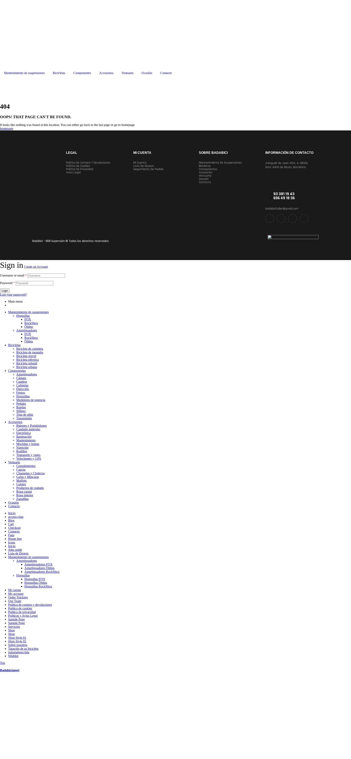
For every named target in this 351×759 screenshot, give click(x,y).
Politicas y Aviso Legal (23, 615)
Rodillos (21, 451)
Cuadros (21, 381)
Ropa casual (24, 491)
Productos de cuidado (30, 488)
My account (15, 593)
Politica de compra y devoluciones (88, 162)
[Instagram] (292, 218)
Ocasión (147, 73)
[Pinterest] (304, 218)
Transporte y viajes (28, 455)
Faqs (11, 535)
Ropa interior (24, 495)
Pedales (21, 403)
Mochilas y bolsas (27, 444)
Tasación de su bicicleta (23, 648)
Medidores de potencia (30, 400)
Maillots (21, 480)
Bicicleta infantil (26, 363)
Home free (15, 538)
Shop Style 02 (17, 641)
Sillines (21, 411)
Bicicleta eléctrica (27, 359)
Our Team (14, 601)
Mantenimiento (26, 440)
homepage (6, 128)
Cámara (21, 378)
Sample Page (16, 619)
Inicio (11, 513)
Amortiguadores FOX (38, 564)
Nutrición (22, 447)
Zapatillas (22, 499)
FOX (27, 319)
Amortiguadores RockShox (42, 571)
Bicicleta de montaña (29, 352)
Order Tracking (18, 597)
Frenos (20, 392)
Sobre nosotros (17, 645)
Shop (11, 630)
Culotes (21, 484)
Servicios (14, 626)
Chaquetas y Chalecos (30, 473)
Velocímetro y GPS (28, 458)
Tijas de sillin (24, 414)
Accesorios (106, 73)
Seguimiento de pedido (148, 169)
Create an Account (36, 266)
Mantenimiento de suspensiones (24, 73)
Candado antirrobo (28, 429)
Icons (11, 542)
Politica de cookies (78, 166)
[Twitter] (281, 218)
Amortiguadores (26, 330)
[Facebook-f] (269, 218)
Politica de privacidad (79, 169)
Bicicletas (59, 73)
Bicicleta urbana (26, 367)
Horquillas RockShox (38, 586)
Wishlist (13, 656)
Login (5, 290)
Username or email (13, 275)
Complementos (26, 466)
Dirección (22, 389)
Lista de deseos (143, 166)
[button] (228, 162)
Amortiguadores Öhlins (39, 568)
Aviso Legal (73, 172)
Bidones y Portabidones (31, 425)
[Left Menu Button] (2, 666)
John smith (15, 549)
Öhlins (28, 326)
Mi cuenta (139, 162)
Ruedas (21, 407)
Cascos (20, 469)
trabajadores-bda (18, 652)
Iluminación (23, 436)
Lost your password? (13, 294)
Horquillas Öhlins (35, 582)
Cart (11, 524)
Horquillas (23, 315)
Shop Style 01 (17, 637)
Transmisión (24, 418)
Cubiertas (22, 385)
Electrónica (23, 433)
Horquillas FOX (34, 579)
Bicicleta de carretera (29, 348)
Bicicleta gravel (26, 356)
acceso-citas (15, 516)
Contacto (166, 73)
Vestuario (127, 73)
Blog (11, 520)
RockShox (31, 323)
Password (7, 283)
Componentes (82, 73)
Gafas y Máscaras (27, 477)
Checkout (14, 527)
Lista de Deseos (18, 553)
